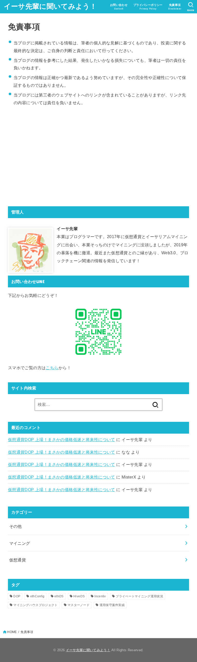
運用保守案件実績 (112, 605)
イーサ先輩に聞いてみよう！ (50, 6)
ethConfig (37, 596)
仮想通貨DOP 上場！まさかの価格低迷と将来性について (61, 439)
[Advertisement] (51, 157)
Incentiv (100, 596)
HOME (12, 632)
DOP (16, 596)
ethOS (59, 596)
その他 (15, 526)
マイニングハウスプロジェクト (35, 605)
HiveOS (79, 596)
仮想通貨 (17, 560)
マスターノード (78, 605)
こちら (52, 367)
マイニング (19, 543)
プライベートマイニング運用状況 (139, 596)
